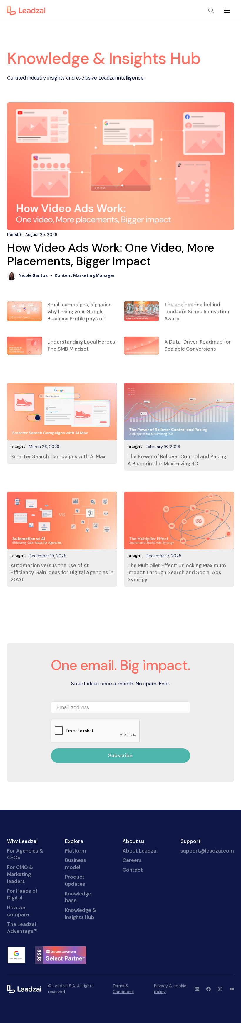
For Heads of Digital (22, 894)
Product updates (75, 880)
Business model (75, 863)
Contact (133, 870)
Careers (132, 860)
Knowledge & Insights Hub (80, 913)
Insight (18, 446)
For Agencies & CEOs (25, 854)
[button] (227, 11)
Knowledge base (78, 897)
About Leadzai (140, 851)
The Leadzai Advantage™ (22, 927)
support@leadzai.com (207, 851)
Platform (75, 851)
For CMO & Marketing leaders (20, 874)
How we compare (18, 911)
